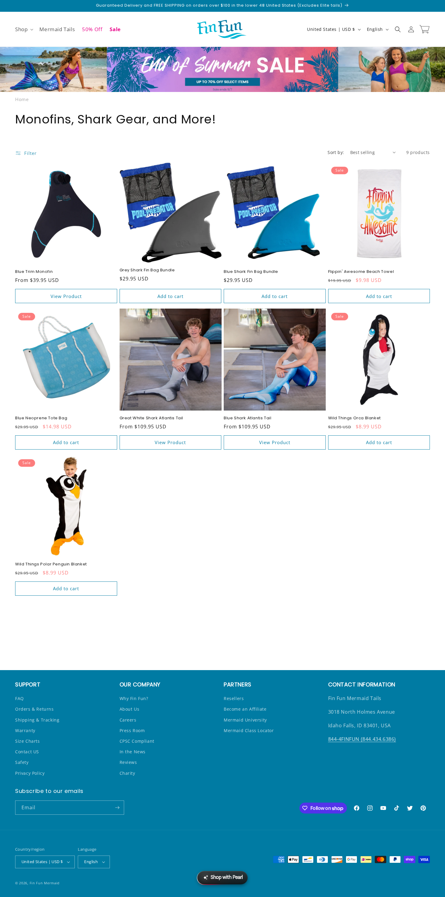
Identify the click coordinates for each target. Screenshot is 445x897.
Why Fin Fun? (134, 698)
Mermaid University (245, 720)
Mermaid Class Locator (249, 730)
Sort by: (336, 152)
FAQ (19, 698)
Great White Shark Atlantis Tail (151, 418)
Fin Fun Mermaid (45, 883)
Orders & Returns (34, 709)
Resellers (234, 698)
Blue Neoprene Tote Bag (41, 418)
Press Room (132, 730)
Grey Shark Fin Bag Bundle (147, 270)
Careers (128, 720)
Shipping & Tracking (37, 720)
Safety (22, 762)
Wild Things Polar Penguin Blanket (51, 564)
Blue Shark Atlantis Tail (247, 418)
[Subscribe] (117, 807)
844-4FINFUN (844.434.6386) (362, 739)
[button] (24, 29)
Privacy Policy (29, 773)
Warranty (25, 730)
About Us (130, 709)
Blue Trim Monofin (34, 271)
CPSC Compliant (137, 741)
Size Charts (27, 741)
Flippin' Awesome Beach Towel (361, 271)
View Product (66, 296)
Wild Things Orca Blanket (354, 418)
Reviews (128, 762)
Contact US (27, 752)
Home (21, 99)
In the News (133, 752)
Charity (127, 773)
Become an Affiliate (245, 709)
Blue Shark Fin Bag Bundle (251, 271)
